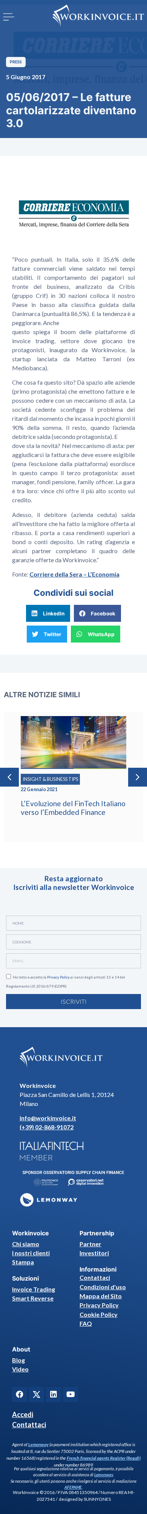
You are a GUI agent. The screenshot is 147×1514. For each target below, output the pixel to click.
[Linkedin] (53, 1394)
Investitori (94, 1252)
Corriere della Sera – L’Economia (74, 574)
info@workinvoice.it (48, 1117)
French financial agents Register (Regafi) (104, 1458)
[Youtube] (70, 1394)
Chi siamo (25, 1243)
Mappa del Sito (101, 1295)
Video (20, 1369)
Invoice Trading (33, 1289)
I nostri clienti (31, 1252)
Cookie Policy (99, 1314)
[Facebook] (19, 1394)
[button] (8, 17)
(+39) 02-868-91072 (47, 1127)
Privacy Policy (58, 977)
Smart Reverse (33, 1298)
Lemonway (38, 1444)
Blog (18, 1360)
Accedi (22, 1414)
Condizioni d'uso (103, 1286)
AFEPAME (73, 1487)
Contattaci (95, 1277)
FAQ (86, 1323)
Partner (90, 1243)
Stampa (23, 1262)
